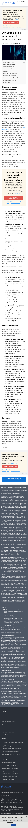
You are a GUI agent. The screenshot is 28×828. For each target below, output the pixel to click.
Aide (3, 732)
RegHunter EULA (15, 768)
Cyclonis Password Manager (8, 721)
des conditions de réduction (18, 571)
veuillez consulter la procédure (12, 688)
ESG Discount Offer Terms (8, 779)
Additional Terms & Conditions (9, 765)
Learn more (16, 19)
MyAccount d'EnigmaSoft (16, 632)
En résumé (6, 82)
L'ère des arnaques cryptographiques (9, 66)
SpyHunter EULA (6, 768)
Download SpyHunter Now (11, 22)
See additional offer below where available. (14, 201)
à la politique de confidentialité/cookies (9, 665)
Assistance (5, 728)
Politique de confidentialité (8, 757)
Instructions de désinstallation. (7, 704)
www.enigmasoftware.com (17, 609)
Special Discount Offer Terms (9, 762)
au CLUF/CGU (23, 664)
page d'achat (15, 702)
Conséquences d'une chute (11, 78)
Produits (4, 717)
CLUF (10, 700)
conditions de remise (5, 702)
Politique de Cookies (6, 759)
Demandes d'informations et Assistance (11, 735)
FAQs (6, 732)
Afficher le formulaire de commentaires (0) (14, 479)
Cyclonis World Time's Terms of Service (11, 754)
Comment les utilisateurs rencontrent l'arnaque (10, 74)
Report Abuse (21, 742)
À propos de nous (6, 742)
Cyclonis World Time (6, 724)
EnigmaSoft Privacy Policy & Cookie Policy (12, 771)
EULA (8, 27)
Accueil (4, 711)
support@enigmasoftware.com (7, 630)
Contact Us (14, 742)
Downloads (11, 732)
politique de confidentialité (18, 700)
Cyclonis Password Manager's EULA (10, 751)
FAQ (22, 685)
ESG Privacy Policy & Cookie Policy (10, 773)
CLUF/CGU (10, 570)
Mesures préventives (9, 80)
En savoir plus (16, 193)
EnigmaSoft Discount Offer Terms (10, 776)
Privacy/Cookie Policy (16, 27)
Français (16, 43)
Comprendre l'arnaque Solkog (10, 70)
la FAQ (24, 540)
